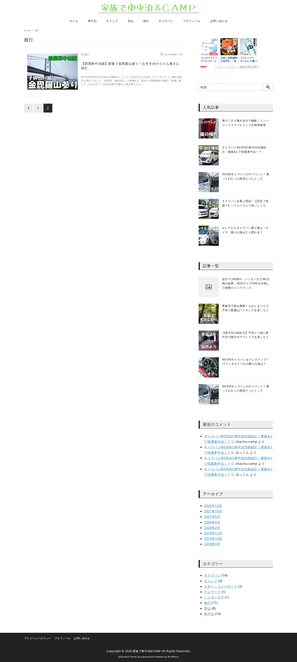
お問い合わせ (218, 21)
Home (27, 30)
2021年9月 (212, 516)
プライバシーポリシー (37, 638)
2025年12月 (213, 506)
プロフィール (191, 21)
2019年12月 (213, 533)
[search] (268, 87)
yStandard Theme (127, 656)
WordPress (173, 656)
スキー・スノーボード (220, 586)
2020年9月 (212, 522)
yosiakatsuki (147, 656)
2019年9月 (212, 544)
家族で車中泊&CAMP (147, 651)
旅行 (146, 21)
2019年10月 (213, 538)
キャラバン (166, 21)
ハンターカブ (214, 597)
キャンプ (112, 21)
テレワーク (212, 592)
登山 (131, 21)
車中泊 (92, 21)
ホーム (74, 21)
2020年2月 (212, 527)
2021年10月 (213, 511)
